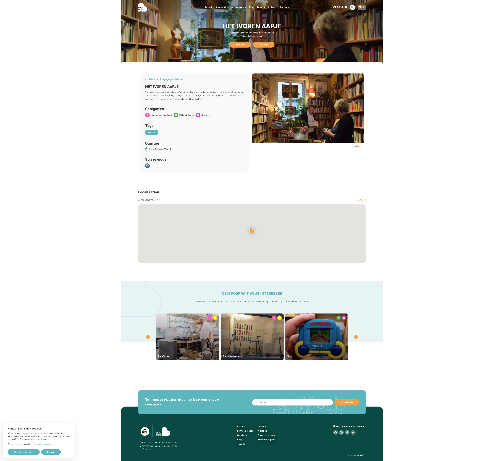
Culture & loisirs (186, 115)
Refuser (51, 452)
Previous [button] (148, 337)
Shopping (205, 115)
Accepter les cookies (24, 452)
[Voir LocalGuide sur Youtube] (346, 7)
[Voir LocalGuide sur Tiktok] (342, 7)
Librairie (151, 132)
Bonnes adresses (224, 7)
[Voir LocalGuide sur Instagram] (338, 7)
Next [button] (356, 337)
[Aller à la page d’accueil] (152, 7)
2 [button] (361, 146)
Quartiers (241, 7)
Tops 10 (261, 7)
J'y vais (360, 200)
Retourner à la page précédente (165, 79)
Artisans (272, 7)
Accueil (208, 7)
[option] (308, 108)
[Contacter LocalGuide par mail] (353, 432)
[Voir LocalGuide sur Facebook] (334, 7)
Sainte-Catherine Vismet (160, 149)
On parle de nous (266, 435)
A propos (284, 7)
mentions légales (43, 444)
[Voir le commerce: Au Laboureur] (252, 337)
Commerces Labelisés (161, 115)
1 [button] (356, 146)
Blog (251, 7)
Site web (240, 44)
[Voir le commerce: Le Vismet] (187, 337)
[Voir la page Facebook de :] (147, 165)
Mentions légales (266, 439)
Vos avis (264, 44)
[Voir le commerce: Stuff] (316, 337)
